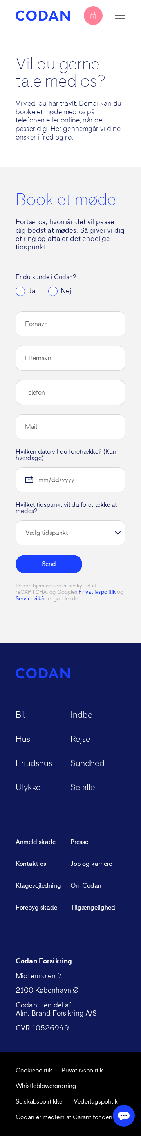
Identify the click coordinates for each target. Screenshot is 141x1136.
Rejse (80, 739)
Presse (79, 842)
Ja (32, 291)
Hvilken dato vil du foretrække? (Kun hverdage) (66, 455)
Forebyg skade (36, 907)
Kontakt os (31, 864)
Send (49, 564)
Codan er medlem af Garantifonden (64, 1117)
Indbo (81, 715)
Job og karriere (91, 864)
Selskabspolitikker (40, 1102)
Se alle (82, 788)
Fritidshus (34, 763)
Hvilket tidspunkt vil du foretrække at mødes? (66, 508)
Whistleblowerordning (46, 1086)
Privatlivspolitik (97, 592)
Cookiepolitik (34, 1070)
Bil (20, 715)
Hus (23, 739)
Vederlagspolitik (96, 1102)
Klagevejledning (38, 886)
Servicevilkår (31, 599)
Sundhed (87, 763)
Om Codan (85, 886)
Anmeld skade (36, 842)
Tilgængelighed (92, 907)
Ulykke (28, 788)
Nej (66, 291)
